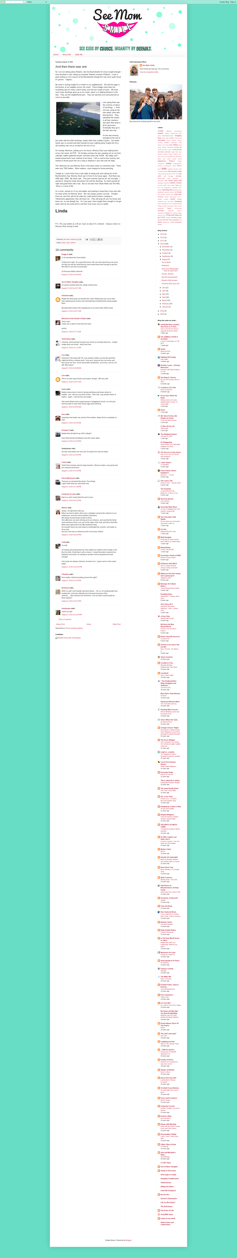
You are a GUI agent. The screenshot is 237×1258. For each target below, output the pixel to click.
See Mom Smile (149, 65)
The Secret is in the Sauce (171, 452)
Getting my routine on (168, 954)
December (166, 247)
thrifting (168, 217)
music (172, 185)
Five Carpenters (167, 995)
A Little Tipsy (166, 1163)
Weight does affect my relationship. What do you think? (169, 944)
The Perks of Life (167, 1210)
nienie (163, 349)
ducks (64, 242)
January (165, 307)
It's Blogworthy (166, 442)
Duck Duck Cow (167, 867)
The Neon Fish (165, 687)
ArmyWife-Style (167, 1214)
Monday (166, 183)
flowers (160, 154)
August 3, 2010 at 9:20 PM (71, 535)
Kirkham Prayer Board (168, 557)
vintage (163, 900)
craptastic (174, 142)
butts (167, 138)
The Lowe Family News (169, 788)
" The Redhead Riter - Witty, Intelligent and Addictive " (169, 683)
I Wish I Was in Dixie (168, 1144)
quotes (166, 192)
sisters (160, 203)
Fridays (175, 154)
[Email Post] (86, 239)
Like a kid (164, 1036)
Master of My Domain (169, 280)
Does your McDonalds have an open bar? (170, 270)
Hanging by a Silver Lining (171, 807)
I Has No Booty (166, 906)
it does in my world (168, 1218)
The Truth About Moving (169, 704)
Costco (166, 142)
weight (160, 224)
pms (180, 190)
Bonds (163, 1027)
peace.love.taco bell (168, 1078)
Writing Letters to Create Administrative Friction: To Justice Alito (169, 402)
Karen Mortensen (68, 478)
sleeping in (165, 203)
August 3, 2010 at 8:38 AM (71, 368)
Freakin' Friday (168, 154)
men (166, 180)
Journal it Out (165, 639)
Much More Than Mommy (170, 694)
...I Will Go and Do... (168, 1050)
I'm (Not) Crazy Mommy (170, 1088)
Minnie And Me (165, 351)
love (177, 173)
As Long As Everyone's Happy (171, 1005)
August (165, 259)
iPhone (179, 166)
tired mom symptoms (172, 220)
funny (166, 156)
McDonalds (161, 178)
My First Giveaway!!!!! (169, 277)
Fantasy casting (167, 969)
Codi (63, 542)
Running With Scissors (169, 710)
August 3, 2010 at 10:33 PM (72, 567)
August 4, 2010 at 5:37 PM (71, 601)
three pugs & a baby (168, 1175)
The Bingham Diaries (169, 434)
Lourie (64, 462)
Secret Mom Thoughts (70, 282)
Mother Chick (166, 849)
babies (167, 133)
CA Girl (163, 529)
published (161, 192)
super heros (178, 206)
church (168, 140)
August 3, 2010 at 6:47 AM (71, 288)
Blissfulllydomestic (168, 135)
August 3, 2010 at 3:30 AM (71, 275)
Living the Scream (69, 494)
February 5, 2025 (166, 436)
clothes (174, 140)
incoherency (167, 166)
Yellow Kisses (166, 1183)
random (171, 192)
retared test (169, 194)
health (180, 161)
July (164, 288)
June (164, 291)
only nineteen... (166, 501)
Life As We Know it (168, 1202)
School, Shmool (167, 274)
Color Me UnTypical (168, 1191)
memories (161, 180)
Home (55, 54)
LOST (173, 173)
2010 (162, 244)
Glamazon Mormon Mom (170, 702)
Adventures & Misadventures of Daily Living (170, 888)
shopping (178, 201)
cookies (160, 142)
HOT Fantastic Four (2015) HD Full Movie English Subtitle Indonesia (170, 744)
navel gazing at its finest (170, 961)
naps (177, 185)
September (166, 256)
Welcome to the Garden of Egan (74, 318)
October (165, 253)
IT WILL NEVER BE (167, 549)
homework (161, 163)
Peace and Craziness (169, 1098)
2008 (162, 314)
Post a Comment (65, 619)
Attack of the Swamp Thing (169, 1044)
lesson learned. (166, 1118)
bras (163, 138)
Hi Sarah (163, 695)
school (172, 199)
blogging (178, 136)
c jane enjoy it (166, 462)
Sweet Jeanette (167, 657)
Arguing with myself (167, 618)
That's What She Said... (169, 720)
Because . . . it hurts (167, 475)
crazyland (164, 673)
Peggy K (65, 254)
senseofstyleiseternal (168, 989)
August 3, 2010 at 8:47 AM (71, 382)
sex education (169, 201)
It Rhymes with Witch (169, 564)
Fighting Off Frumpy (168, 357)
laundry (175, 169)
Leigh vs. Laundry (167, 752)
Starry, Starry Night (167, 675)
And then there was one (170, 284)
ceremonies (178, 138)
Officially (163, 971)
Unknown (65, 296)
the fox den (165, 1195)
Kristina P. (65, 430)
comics (179, 140)
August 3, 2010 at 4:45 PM (71, 471)
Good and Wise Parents (169, 420)
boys (159, 138)
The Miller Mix (166, 977)
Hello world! (164, 428)
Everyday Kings (167, 772)
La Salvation (165, 464)
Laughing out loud (167, 1042)
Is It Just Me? (166, 1003)
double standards (167, 147)
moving (160, 185)
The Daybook (166, 489)
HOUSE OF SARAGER (169, 857)
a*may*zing (165, 616)
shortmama (66, 608)
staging (175, 203)
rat (176, 192)
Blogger (128, 1240)
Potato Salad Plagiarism (168, 766)
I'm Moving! (164, 1146)
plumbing (175, 190)
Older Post (117, 624)
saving (166, 199)
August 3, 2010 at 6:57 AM (71, 311)
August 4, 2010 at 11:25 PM (72, 615)
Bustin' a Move (165, 1072)
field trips (179, 152)
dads (171, 145)
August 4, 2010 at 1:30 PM (71, 580)
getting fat (171, 156)
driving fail (178, 147)
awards (160, 133)
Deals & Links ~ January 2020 (171, 483)
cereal (171, 138)
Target (169, 208)
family (173, 152)
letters (166, 171)
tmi (181, 220)
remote (162, 194)
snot (171, 203)
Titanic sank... (165, 997)
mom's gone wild (175, 180)
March (164, 300)
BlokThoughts (166, 537)
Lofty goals (161, 173)
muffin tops (166, 185)
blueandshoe (166, 547)
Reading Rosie (166, 594)
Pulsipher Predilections (170, 1179)
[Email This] (91, 239)
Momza (64, 508)
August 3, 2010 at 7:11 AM (71, 332)
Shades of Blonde (167, 1070)
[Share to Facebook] (99, 239)
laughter (170, 169)
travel (160, 222)
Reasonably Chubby (168, 1134)
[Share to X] (96, 239)
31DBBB (160, 131)
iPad (174, 166)
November (166, 250)
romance (161, 197)
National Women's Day (168, 531)
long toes (168, 173)
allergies (168, 131)
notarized (175, 187)
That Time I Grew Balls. (168, 790)
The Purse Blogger (168, 740)
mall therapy (168, 176)
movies (179, 183)
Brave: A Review (166, 979)
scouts (179, 199)
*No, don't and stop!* (169, 1034)
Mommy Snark (166, 922)
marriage (179, 176)
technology (178, 208)
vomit (172, 222)
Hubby (168, 163)
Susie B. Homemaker (169, 1199)
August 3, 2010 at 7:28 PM (71, 487)
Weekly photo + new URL (169, 879)
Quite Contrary (166, 878)
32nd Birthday (165, 1157)
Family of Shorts (167, 1060)
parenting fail (167, 190)
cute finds (165, 145)
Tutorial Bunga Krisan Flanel (170, 588)
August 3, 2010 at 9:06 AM (71, 423)
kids (68, 242)
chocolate (161, 140)
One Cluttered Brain (168, 912)
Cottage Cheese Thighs (170, 728)
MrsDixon (65, 588)
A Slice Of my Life (167, 426)
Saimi (64, 389)
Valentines (166, 222)
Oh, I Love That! (167, 797)
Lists (180, 171)
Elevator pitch (166, 149)
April (164, 297)
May (164, 294)
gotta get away (164, 159)
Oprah (160, 190)
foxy (63, 414)
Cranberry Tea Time (168, 388)
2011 (162, 241)
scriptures (161, 201)
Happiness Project (166, 161)
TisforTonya (66, 339)
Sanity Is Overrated (168, 1171)
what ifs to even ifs (167, 774)
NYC (180, 187)
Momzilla (160, 183)
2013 (162, 237)
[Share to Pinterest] (101, 239)
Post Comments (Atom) (74, 628)
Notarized (165, 265)
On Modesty (165, 963)
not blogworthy (166, 187)
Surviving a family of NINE (171, 555)
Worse (163, 851)
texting (167, 213)
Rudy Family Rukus (168, 930)
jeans (159, 169)
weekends (178, 222)
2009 (162, 311)
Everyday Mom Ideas (169, 507)
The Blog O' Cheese (168, 378)
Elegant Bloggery (167, 815)
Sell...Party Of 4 (167, 604)
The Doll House (166, 1206)
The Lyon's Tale (167, 481)
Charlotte (65, 574)
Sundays (170, 206)
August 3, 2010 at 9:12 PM (71, 500)
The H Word (166, 262)
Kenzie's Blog (166, 1116)
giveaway (179, 156)
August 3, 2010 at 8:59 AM (71, 407)
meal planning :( (174, 178)
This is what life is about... (170, 780)
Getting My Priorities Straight (170, 782)
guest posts (177, 159)
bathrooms (174, 133)
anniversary (178, 131)
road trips (178, 194)
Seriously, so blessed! (169, 898)
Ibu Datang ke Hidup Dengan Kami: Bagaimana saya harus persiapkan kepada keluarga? (170, 732)
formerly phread (167, 499)
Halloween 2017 (166, 578)
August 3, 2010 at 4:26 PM (71, 455)
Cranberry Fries (167, 663)
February (165, 304)
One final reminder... (167, 924)
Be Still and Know (166, 722)
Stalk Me (79, 54)
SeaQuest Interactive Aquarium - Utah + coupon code (169, 608)
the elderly (173, 213)
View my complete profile (149, 72)
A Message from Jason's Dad (170, 892)
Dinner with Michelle (168, 1124)
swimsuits (161, 208)
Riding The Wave (167, 1187)
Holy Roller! (164, 359)
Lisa (63, 355)
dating (175, 145)
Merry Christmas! (166, 389)
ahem (163, 410)
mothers (73, 242)
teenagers (161, 210)
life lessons (172, 171)
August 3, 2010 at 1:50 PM (71, 441)
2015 (162, 234)
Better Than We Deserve (170, 637)
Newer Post (60, 624)
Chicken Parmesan (167, 932)
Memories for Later (168, 952)
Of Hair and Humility (167, 808)
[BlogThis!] (93, 239)
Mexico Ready (165, 1100)
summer (164, 206)
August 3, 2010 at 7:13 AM (71, 348)
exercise (167, 152)
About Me (67, 54)
